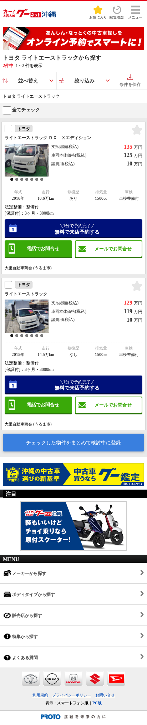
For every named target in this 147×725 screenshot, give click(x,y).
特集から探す (24, 636)
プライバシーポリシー (71, 695)
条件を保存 (130, 84)
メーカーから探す (28, 573)
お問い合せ (105, 695)
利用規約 (40, 695)
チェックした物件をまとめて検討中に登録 (73, 442)
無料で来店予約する (77, 229)
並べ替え (28, 80)
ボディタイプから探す (33, 594)
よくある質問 (24, 657)
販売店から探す (26, 615)
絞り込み (85, 80)
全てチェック (25, 109)
